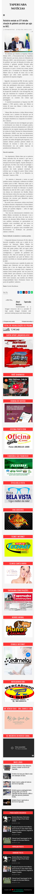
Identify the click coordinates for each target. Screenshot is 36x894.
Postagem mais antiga (27, 321)
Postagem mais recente (9, 321)
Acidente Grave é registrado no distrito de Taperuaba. (20, 801)
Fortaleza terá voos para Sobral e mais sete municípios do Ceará (22, 775)
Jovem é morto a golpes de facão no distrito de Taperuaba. (21, 783)
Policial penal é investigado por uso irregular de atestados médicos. (22, 839)
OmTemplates (19, 890)
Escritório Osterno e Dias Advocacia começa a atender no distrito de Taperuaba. (21, 767)
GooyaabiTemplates (18, 891)
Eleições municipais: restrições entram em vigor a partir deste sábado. (20, 819)
